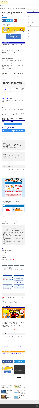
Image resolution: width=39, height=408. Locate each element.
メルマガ (29, 25)
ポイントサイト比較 (30, 22)
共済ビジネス (30, 28)
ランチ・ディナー (30, 27)
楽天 (28, 33)
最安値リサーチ (30, 30)
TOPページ (29, 16)
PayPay (29, 13)
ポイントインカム (4, 98)
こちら (6, 223)
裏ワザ (29, 36)
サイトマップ (30, 19)
